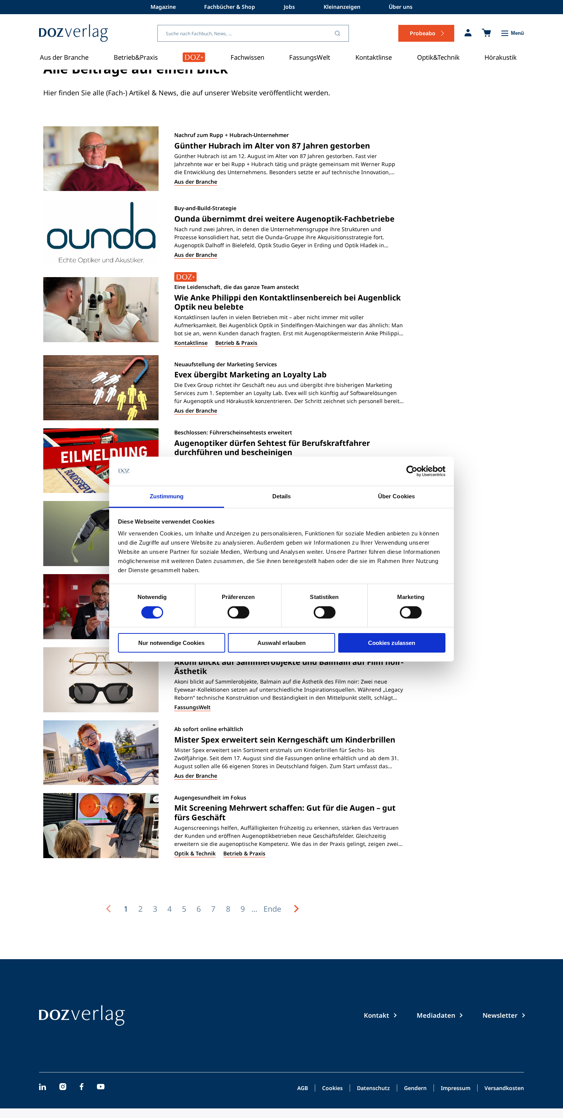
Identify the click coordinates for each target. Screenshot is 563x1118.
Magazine (163, 6)
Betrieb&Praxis (136, 57)
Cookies (332, 1088)
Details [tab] (281, 496)
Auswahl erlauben (281, 643)
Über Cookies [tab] (396, 496)
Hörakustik (500, 57)
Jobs (289, 6)
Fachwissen (247, 57)
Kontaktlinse (373, 57)
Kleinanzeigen (342, 6)
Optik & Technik (195, 853)
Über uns (400, 6)
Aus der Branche (64, 57)
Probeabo (422, 33)
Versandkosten (504, 1088)
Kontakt (376, 1015)
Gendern (415, 1088)
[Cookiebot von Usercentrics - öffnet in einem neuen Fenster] (411, 471)
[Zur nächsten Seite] (296, 908)
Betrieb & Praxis (236, 342)
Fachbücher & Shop (229, 6)
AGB (302, 1088)
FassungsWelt (309, 57)
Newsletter (500, 1015)
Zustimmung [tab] (167, 496)
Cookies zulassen (391, 643)
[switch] (238, 612)
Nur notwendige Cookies (171, 643)
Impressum (455, 1088)
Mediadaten (436, 1015)
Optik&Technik (438, 57)
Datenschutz (373, 1088)
